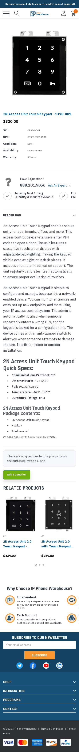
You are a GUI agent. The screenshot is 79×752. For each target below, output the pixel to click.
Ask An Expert (57, 185)
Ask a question (16, 475)
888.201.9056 (32, 185)
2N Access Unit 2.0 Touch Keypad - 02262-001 (17, 546)
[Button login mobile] (63, 13)
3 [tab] (43, 565)
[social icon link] (19, 665)
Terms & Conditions (52, 728)
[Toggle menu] (6, 13)
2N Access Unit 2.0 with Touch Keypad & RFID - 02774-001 (57, 546)
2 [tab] (39, 565)
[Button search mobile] (16, 13)
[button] (74, 4)
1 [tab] (36, 565)
